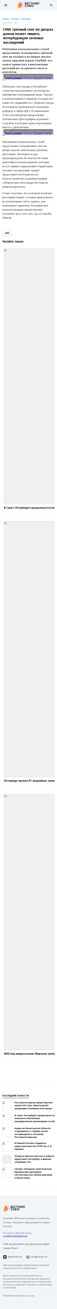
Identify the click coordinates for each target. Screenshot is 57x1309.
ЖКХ (7, 233)
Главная (5, 19)
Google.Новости (39, 1256)
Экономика (26, 19)
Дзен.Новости (15, 1256)
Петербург (15, 19)
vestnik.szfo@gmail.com (15, 1236)
